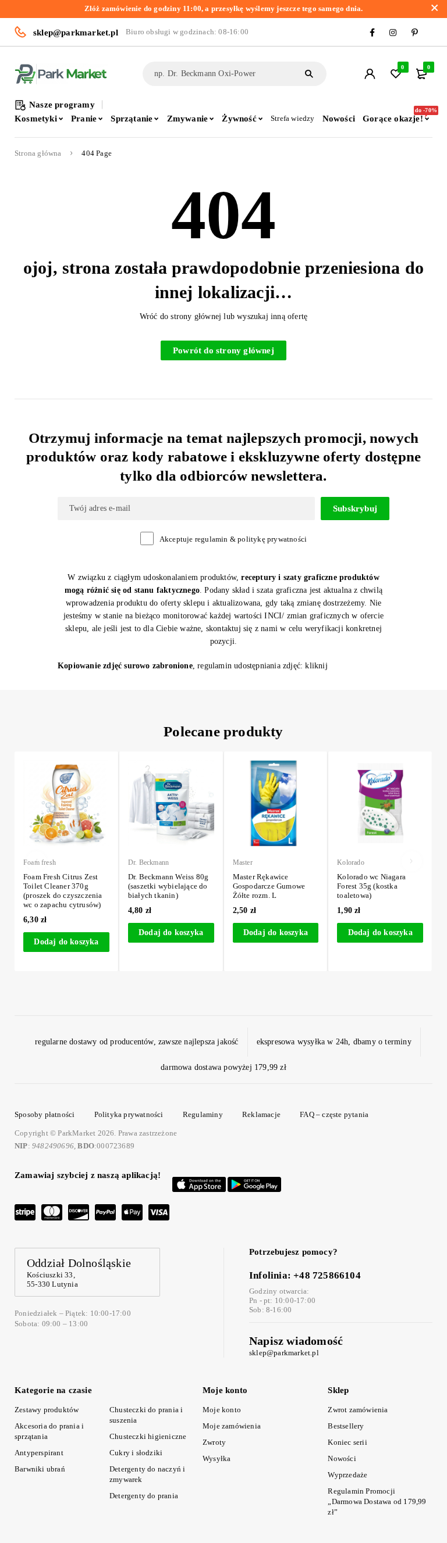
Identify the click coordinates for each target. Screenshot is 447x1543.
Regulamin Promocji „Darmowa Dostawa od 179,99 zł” (377, 1501)
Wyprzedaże (347, 1474)
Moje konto (222, 1409)
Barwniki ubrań (40, 1469)
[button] (66, 942)
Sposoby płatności (44, 1114)
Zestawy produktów (47, 1409)
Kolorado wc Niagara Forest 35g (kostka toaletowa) (371, 886)
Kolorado (350, 862)
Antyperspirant (39, 1452)
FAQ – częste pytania (334, 1114)
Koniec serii (347, 1442)
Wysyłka (216, 1458)
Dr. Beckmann (148, 862)
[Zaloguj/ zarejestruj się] (369, 74)
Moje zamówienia (232, 1426)
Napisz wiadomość (296, 1340)
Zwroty (214, 1442)
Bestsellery (346, 1426)
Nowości (342, 1458)
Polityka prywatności (129, 1114)
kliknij (316, 665)
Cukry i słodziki (135, 1452)
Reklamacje (261, 1114)
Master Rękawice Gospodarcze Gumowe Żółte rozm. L (269, 886)
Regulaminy (203, 1114)
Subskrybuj (355, 508)
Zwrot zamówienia (358, 1409)
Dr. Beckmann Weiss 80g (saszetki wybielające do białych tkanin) (168, 886)
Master (243, 862)
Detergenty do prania (143, 1495)
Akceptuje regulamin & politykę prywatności (233, 539)
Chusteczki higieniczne (147, 1436)
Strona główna (38, 153)
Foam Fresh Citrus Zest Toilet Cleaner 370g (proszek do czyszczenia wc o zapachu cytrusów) (62, 890)
